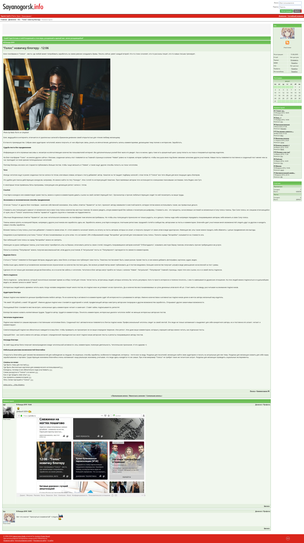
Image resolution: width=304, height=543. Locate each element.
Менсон (278, 166)
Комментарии (262, 391)
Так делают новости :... (285, 131)
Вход (18, 16)
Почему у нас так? (283, 152)
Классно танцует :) (282, 145)
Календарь (278, 78)
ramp (282, 142)
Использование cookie (23, 540)
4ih (281, 177)
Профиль (266, 405)
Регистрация (286, 11)
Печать (252, 391)
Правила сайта (8, 540)
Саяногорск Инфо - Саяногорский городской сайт (51, 7)
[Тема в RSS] (287, 42)
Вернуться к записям (137, 396)
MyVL (282, 149)
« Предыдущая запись (119, 396)
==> (27, 365)
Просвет (283, 129)
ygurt (282, 170)
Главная (4, 20)
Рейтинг (279, 159)
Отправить (294, 60)
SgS (4, 405)
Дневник (258, 405)
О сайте (50, 540)
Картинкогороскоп (283, 125)
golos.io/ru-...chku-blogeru (13, 385)
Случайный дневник (295, 16)
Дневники (283, 16)
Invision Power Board (42, 536)
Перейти (294, 63)
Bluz (281, 136)
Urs (19, 20)
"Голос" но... (280, 111)
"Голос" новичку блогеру (31, 20)
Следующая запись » (154, 396)
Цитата (266, 506)
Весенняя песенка (282, 138)
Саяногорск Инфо (19, 536)
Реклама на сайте (39, 540)
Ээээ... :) (278, 118)
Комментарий (279, 108)
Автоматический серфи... (285, 173)
